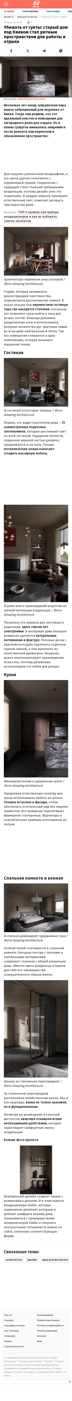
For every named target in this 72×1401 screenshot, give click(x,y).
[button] (11, 51)
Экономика (53, 11)
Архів (39, 1341)
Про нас (8, 1315)
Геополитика (30, 11)
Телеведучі (9, 1336)
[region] (36, 1393)
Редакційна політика (14, 1325)
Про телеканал (11, 1330)
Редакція (8, 1320)
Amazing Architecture (32, 99)
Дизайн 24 (9, 17)
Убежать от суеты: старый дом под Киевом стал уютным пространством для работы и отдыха (54, 17)
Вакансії (8, 1341)
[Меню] (6, 4)
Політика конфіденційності (50, 1325)
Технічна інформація (47, 1330)
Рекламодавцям (45, 1315)
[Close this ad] (69, 1381)
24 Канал (9, 11)
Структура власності (14, 1346)
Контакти (41, 1336)
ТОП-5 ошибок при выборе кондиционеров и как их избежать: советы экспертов (31, 216)
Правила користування (48, 1320)
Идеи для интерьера (27, 17)
